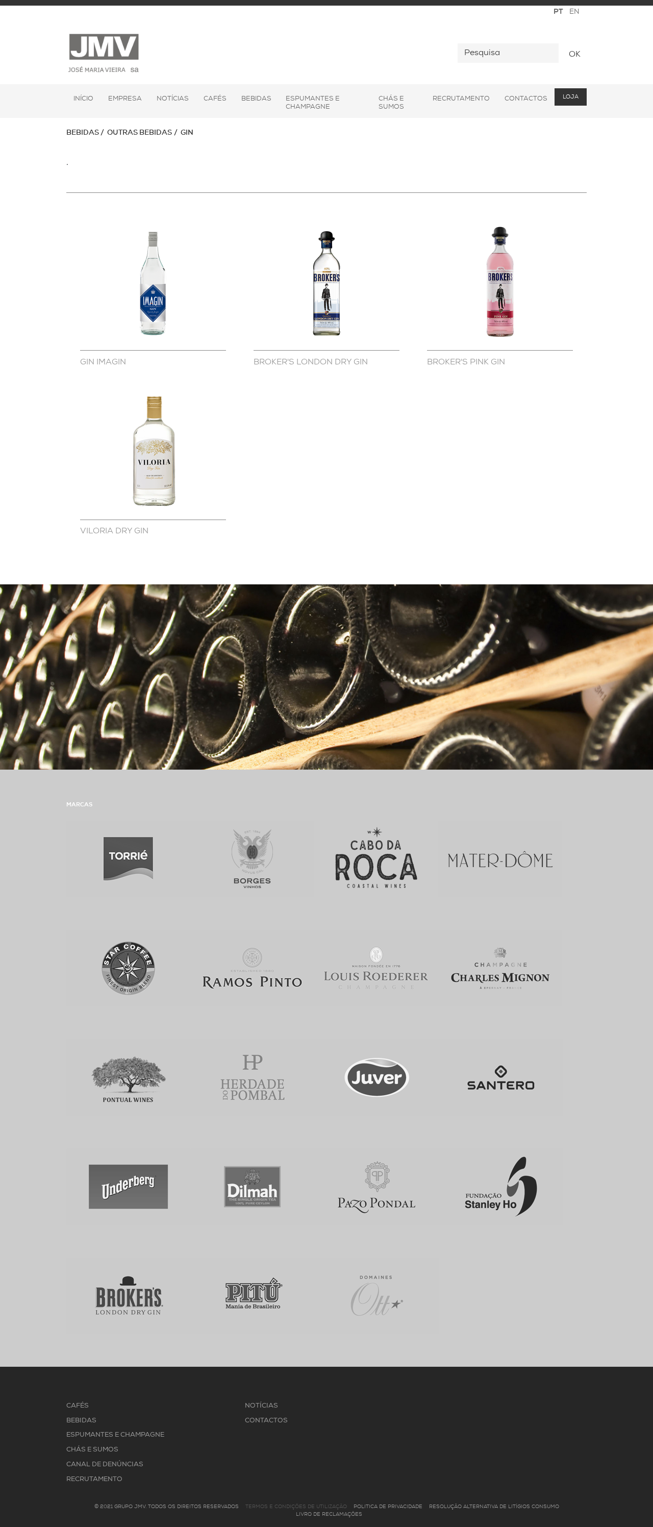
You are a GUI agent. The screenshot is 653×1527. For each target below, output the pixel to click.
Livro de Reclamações (329, 1514)
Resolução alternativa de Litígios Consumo (494, 1507)
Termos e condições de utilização (296, 1507)
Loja (571, 97)
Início (83, 98)
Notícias (173, 98)
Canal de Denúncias (104, 1464)
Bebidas (256, 98)
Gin (187, 133)
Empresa (125, 98)
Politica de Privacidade (388, 1507)
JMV (103, 53)
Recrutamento (461, 98)
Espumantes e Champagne (313, 102)
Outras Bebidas (139, 133)
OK (575, 55)
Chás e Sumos (391, 102)
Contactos (526, 98)
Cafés (215, 98)
